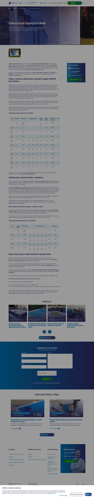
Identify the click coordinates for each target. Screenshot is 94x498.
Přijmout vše (88, 494)
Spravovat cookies (64, 495)
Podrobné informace (51, 493)
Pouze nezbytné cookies (76, 494)
